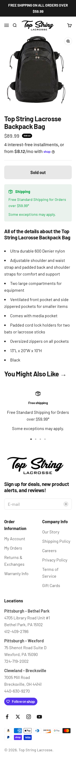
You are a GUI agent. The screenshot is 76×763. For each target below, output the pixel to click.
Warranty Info (16, 573)
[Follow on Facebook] (7, 717)
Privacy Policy (54, 559)
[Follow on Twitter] (18, 717)
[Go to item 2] (35, 439)
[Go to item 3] (40, 439)
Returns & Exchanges (14, 561)
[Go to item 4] (45, 439)
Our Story (50, 531)
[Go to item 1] (31, 439)
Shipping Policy (56, 541)
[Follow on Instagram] (28, 717)
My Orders (13, 547)
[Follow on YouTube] (39, 717)
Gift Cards (51, 585)
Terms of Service (50, 573)
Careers (49, 550)
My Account (14, 538)
